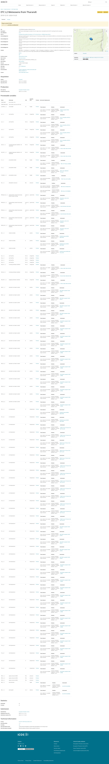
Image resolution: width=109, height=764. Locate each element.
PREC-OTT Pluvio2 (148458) (66, 163)
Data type (2, 66)
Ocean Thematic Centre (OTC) (79, 748)
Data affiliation (4, 32)
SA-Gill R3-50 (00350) (66, 686)
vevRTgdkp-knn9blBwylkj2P (12, 25)
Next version (3, 58)
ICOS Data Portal (15, 9)
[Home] (4, 2)
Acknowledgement (4, 36)
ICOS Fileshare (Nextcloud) (59, 750)
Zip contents (3, 61)
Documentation (4, 69)
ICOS (20, 32)
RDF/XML (87, 57)
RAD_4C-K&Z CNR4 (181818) (65, 148)
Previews (2, 705)
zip (19, 724)
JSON (84, 57)
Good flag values (4, 723)
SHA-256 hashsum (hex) (5, 726)
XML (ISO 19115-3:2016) (98, 57)
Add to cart (100, 12)
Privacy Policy (28, 760)
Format (2, 721)
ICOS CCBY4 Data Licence (23, 72)
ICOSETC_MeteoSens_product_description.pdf (27, 69)
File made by (3, 89)
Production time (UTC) (5, 91)
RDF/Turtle (92, 57)
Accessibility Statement (48, 760)
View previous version (23, 56)
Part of (2, 34)
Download (106, 12)
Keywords (76, 59)
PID (1, 29)
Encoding (2, 724)
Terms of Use (20, 760)
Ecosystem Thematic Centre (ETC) (80, 746)
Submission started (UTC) (6, 715)
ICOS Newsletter (57, 752)
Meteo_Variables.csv (23, 70)
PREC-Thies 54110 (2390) (66, 179)
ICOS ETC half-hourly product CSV (25, 721)
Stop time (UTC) (4, 82)
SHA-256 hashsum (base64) (6, 728)
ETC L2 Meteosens (22, 66)
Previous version (4, 56)
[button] (30, 5)
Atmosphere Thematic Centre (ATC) (80, 743)
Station (2, 79)
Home (2, 9)
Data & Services (7, 9)
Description (3, 31)
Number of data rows (5, 64)
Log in (90, 2)
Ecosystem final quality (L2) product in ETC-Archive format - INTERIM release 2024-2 (35, 34)
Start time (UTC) (4, 81)
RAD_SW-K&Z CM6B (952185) (65, 275)
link (34, 29)
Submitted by (3, 711)
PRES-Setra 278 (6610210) (65, 186)
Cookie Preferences (37, 760)
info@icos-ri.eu (21, 743)
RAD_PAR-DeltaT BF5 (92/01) (65, 206)
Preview (8, 19)
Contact (55, 743)
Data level (3, 67)
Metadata (76, 57)
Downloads (3, 703)
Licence (2, 72)
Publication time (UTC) (5, 713)
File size (2, 63)
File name (2, 59)
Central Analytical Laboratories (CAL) (81, 750)
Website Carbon (28, 749)
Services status (57, 748)
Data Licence (56, 746)
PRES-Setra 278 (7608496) (65, 191)
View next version (22, 58)
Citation (2, 50)
